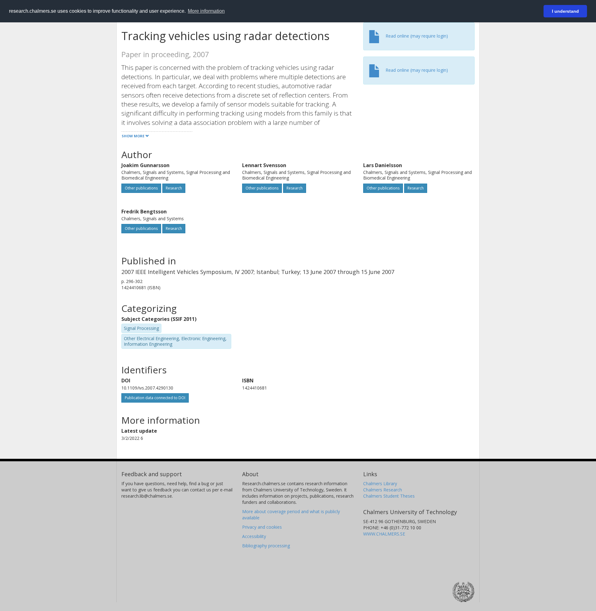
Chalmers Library (380, 483)
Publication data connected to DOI (155, 397)
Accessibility (254, 536)
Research (174, 188)
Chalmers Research (382, 490)
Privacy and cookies (262, 527)
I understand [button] (565, 11)
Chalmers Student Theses (389, 496)
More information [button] (206, 11)
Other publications (141, 188)
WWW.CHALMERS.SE (384, 534)
